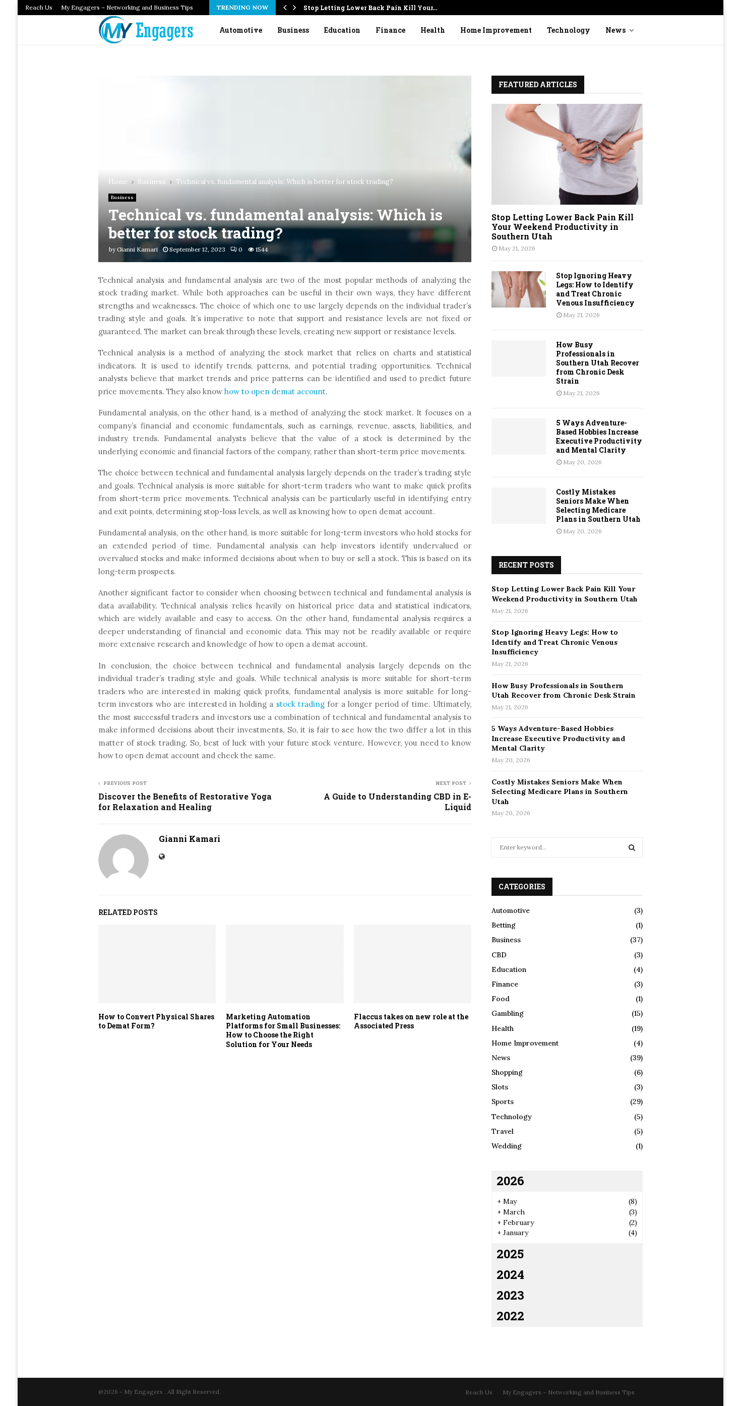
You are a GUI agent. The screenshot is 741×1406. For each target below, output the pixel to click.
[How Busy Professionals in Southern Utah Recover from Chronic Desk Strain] (518, 358)
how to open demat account (275, 391)
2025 (510, 1254)
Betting (503, 925)
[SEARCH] (632, 847)
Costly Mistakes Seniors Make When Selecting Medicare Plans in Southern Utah (598, 505)
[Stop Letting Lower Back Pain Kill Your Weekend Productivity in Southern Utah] (567, 154)
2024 (510, 1274)
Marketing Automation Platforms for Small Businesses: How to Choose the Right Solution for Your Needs (283, 1030)
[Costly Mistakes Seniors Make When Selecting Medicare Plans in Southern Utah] (518, 505)
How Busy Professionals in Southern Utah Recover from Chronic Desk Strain (597, 363)
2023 (510, 1295)
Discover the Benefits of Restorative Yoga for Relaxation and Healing (185, 801)
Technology (568, 30)
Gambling (507, 1013)
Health (432, 30)
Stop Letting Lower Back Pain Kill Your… (370, 8)
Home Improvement (496, 30)
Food (500, 998)
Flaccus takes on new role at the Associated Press (411, 1021)
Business (293, 30)
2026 (510, 1181)
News (615, 30)
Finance (390, 30)
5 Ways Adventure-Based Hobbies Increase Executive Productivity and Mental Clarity (599, 436)
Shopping (507, 1072)
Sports (502, 1101)
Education (342, 30)
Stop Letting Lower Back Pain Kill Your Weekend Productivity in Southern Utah (562, 226)
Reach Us (38, 7)
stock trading (300, 704)
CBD (499, 954)
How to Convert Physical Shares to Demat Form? (156, 1021)
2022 (510, 1316)
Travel (502, 1131)
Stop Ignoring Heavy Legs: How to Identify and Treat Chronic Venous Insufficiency (595, 289)
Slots (499, 1086)
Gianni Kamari (137, 249)
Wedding (506, 1145)
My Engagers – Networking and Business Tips (127, 7)
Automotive (240, 30)
